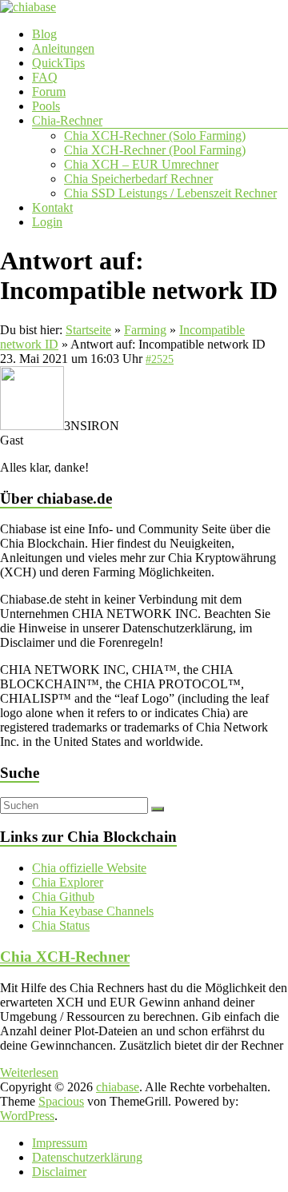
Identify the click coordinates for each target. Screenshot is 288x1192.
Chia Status (61, 925)
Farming (145, 330)
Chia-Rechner (67, 120)
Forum (49, 91)
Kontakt (52, 207)
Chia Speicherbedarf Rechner (138, 178)
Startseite (88, 330)
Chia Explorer (67, 882)
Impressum (59, 1143)
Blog (44, 34)
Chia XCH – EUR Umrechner (141, 164)
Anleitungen (63, 48)
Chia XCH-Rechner (65, 956)
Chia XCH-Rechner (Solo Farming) (155, 135)
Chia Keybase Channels (93, 911)
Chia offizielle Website (89, 868)
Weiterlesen (29, 1072)
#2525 (160, 359)
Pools (46, 106)
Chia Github (63, 896)
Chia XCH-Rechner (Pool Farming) (155, 150)
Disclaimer (59, 1171)
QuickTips (58, 63)
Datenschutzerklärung (87, 1157)
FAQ (45, 77)
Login (47, 222)
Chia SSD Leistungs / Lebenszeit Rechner (170, 193)
